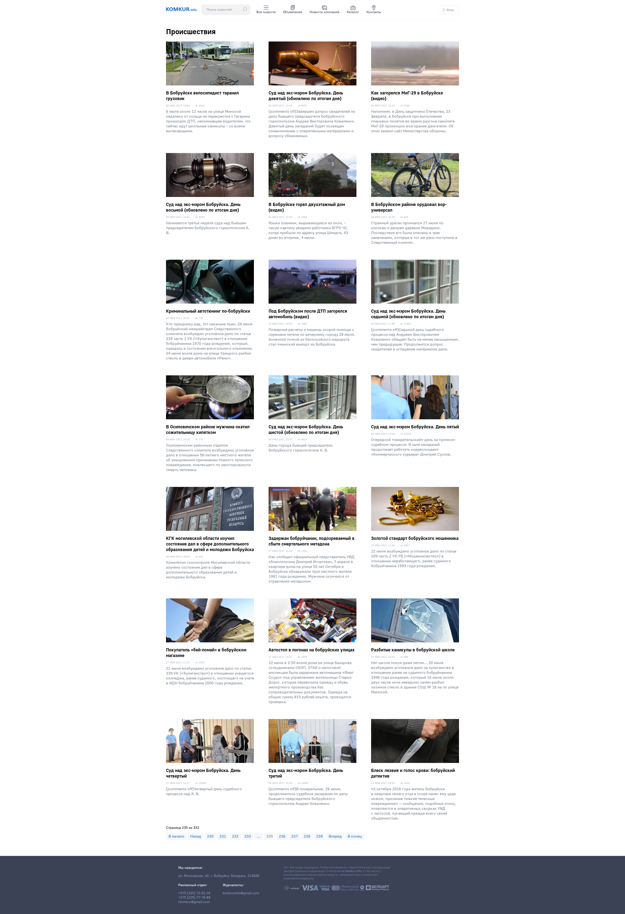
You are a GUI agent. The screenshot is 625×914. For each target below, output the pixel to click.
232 (235, 836)
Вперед (335, 836)
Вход (450, 10)
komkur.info (353, 871)
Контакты (373, 12)
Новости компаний (324, 12)
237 (294, 836)
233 (247, 836)
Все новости (266, 12)
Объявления (292, 12)
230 (210, 836)
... (258, 836)
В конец (355, 836)
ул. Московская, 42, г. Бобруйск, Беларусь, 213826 (218, 876)
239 (319, 836)
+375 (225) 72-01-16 (194, 893)
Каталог (353, 12)
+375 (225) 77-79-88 (194, 897)
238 (307, 836)
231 (222, 836)
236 (282, 836)
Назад (195, 836)
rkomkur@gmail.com (194, 902)
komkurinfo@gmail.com (241, 893)
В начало (176, 836)
